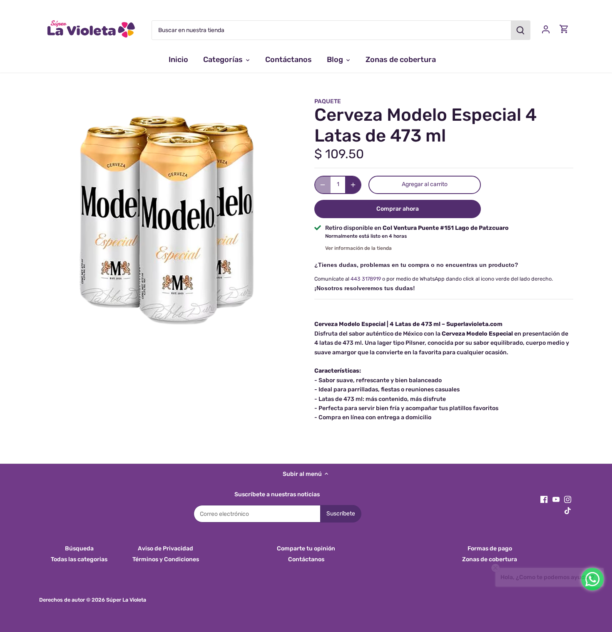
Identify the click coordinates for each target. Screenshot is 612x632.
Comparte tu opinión (306, 548)
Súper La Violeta (126, 600)
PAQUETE (327, 101)
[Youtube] (556, 499)
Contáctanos (306, 559)
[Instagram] (567, 499)
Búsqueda (79, 548)
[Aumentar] (353, 185)
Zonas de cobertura (489, 559)
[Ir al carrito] (564, 28)
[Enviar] (520, 30)
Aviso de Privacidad (165, 548)
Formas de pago (490, 548)
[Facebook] (543, 499)
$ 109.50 (339, 154)
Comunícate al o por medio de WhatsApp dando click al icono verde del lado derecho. (433, 279)
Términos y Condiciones (165, 559)
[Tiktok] (567, 510)
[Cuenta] (546, 28)
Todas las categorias (79, 559)
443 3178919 (366, 279)
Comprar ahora (397, 208)
